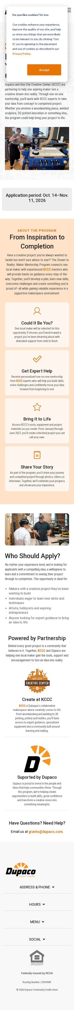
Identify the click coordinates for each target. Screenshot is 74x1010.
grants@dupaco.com (46, 832)
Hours (35, 904)
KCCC (47, 269)
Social (35, 939)
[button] (68, 10)
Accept (44, 70)
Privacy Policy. (21, 53)
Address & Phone (35, 887)
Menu (35, 922)
